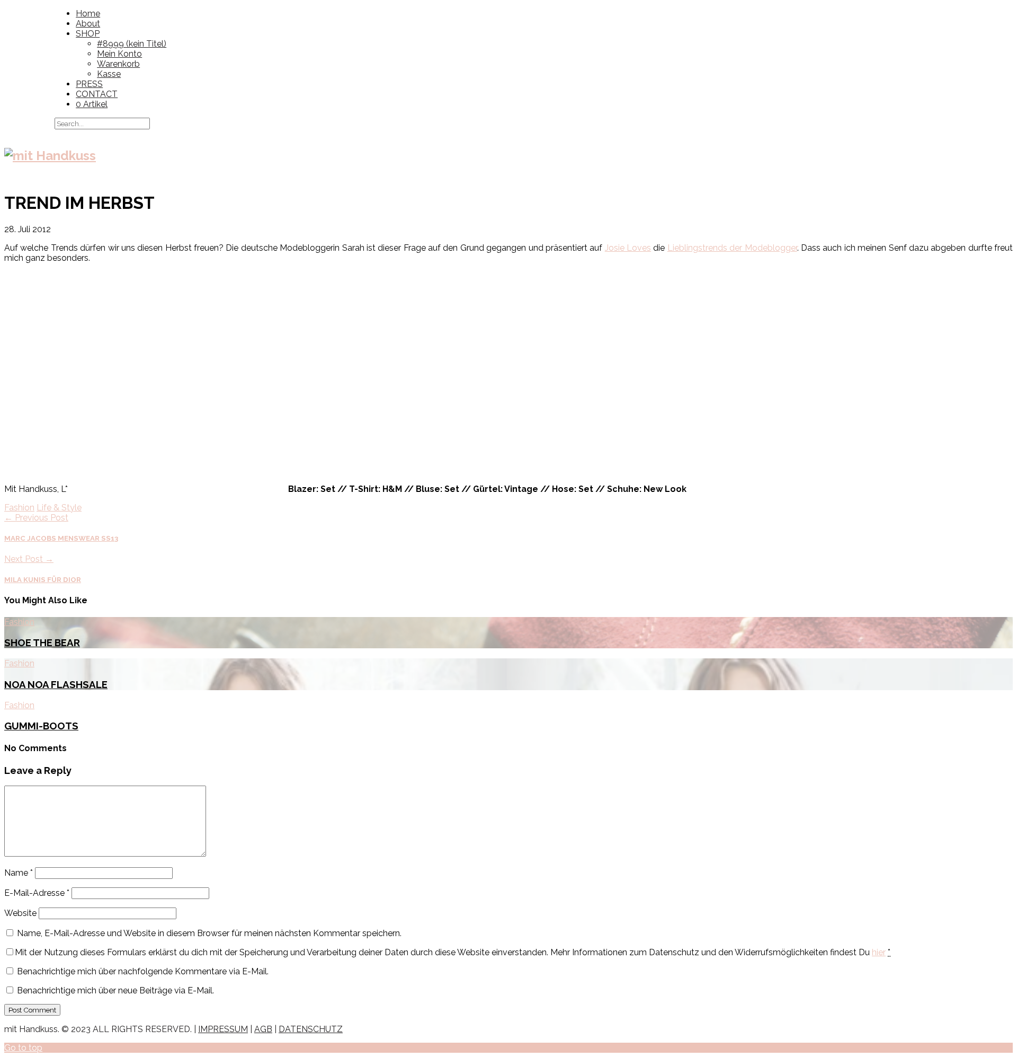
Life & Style (59, 508)
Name (18, 873)
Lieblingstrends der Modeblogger (732, 248)
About (88, 24)
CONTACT (97, 94)
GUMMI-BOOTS (41, 726)
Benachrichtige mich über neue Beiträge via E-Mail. (115, 990)
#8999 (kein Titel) (131, 44)
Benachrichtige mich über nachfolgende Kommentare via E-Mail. (143, 971)
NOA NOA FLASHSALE (56, 684)
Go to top (23, 1048)
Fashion (19, 508)
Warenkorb (118, 64)
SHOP (88, 34)
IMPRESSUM (223, 1029)
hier (879, 952)
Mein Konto (119, 54)
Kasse (109, 74)
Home (88, 13)
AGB (263, 1029)
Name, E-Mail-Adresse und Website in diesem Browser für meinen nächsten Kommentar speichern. (209, 933)
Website (20, 913)
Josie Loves (628, 248)
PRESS (89, 84)
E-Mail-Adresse (36, 893)
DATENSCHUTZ (311, 1029)
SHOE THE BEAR (42, 642)
